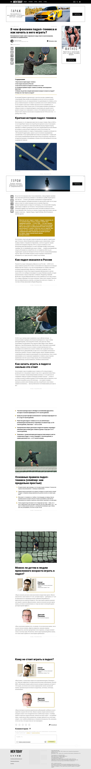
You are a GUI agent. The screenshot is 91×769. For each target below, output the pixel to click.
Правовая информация (15, 761)
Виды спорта (16, 26)
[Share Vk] (12, 48)
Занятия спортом (16, 44)
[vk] (13, 755)
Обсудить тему (53, 41)
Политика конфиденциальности (16, 758)
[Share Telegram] (12, 55)
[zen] (17, 755)
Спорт (12, 26)
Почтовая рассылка (74, 2)
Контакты (12, 763)
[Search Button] (77, 2)
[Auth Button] (80, 2)
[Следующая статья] (46, 746)
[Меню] (11, 2)
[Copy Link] (12, 59)
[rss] (11, 755)
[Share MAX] (12, 52)
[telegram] (15, 755)
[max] (19, 755)
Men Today (18, 2)
